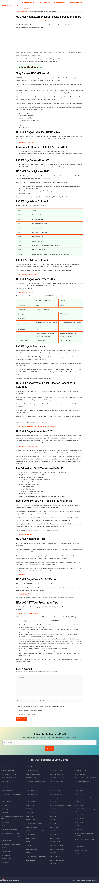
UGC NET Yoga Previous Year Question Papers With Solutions (37, 426)
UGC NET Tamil (78, 826)
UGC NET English (5, 862)
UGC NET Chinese (5, 822)
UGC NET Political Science (56, 845)
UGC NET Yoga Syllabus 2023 (28, 274)
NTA (40, 659)
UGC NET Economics (6, 851)
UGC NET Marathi (54, 801)
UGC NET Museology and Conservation (59, 809)
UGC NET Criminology (6, 840)
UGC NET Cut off (24, 594)
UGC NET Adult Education (7, 787)
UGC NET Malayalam (55, 790)
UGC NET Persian (54, 834)
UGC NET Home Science (31, 819)
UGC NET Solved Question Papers (58, 767)
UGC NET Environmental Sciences (34, 787)
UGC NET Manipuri (54, 798)
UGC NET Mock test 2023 (56, 770)
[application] (35, 2)
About (78, 880)
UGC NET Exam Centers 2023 (57, 777)
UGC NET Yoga (78, 854)
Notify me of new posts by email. (27, 714)
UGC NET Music (54, 812)
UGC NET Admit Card (75, 2)
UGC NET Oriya (53, 819)
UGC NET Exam (24, 11)
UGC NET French (29, 798)
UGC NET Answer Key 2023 (56, 781)
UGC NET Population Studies (57, 849)
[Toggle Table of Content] (40, 66)
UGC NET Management (55, 794)
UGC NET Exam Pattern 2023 (32, 770)
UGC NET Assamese (5, 805)
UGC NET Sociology (79, 818)
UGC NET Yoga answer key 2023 (28, 447)
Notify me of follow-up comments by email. (30, 710)
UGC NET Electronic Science (7, 858)
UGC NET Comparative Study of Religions (10, 833)
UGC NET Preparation (59, 2)
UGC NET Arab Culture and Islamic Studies (11, 794)
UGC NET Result (25, 8)
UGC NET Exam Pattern (26, 292)
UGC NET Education (5, 855)
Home (18, 11)
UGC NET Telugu (79, 829)
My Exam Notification (10, 5)
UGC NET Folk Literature (31, 790)
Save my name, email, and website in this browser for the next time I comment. (41, 706)
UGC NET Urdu (78, 843)
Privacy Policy (95, 880)
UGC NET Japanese (30, 834)
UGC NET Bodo (4, 812)
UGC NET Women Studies (81, 850)
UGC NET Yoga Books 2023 (27, 534)
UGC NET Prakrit (54, 852)
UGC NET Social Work (80, 815)
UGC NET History (30, 816)
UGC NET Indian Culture (31, 827)
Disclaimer (88, 880)
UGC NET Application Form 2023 (8, 777)
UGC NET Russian (79, 790)
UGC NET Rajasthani (80, 787)
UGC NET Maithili (54, 787)
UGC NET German (30, 805)
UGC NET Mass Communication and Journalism (61, 805)
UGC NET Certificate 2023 (81, 774)
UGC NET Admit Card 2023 (56, 774)
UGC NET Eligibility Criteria (27, 143)
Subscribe (49, 748)
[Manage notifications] (3, 879)
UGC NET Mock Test (25, 575)
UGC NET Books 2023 (31, 777)
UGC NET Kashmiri (30, 841)
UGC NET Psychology (55, 856)
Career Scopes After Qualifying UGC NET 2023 (86, 777)
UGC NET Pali (53, 823)
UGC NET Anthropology (6, 790)
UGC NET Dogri (4, 847)
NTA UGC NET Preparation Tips (28, 613)
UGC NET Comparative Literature (9, 829)
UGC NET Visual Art (79, 846)
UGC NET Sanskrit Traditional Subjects (84, 798)
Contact (83, 880)
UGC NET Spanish (79, 822)
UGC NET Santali (79, 801)
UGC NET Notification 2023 (7, 767)
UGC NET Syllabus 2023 (6, 781)
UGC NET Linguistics (30, 860)
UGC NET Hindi (29, 812)
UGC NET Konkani (30, 845)
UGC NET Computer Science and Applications (11, 837)
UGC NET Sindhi (79, 805)
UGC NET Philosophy (55, 838)
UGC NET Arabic (5, 798)
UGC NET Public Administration (57, 860)
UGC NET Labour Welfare (32, 849)
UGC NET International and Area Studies (35, 831)
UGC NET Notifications (27, 2)
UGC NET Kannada (30, 838)
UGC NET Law (29, 852)
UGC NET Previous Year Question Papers (35, 781)
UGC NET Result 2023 (80, 767)
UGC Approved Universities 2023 (82, 781)
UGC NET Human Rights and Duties (34, 823)
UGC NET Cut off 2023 (80, 770)
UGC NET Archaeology (6, 801)
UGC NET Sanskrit (79, 794)
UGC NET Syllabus (43, 2)
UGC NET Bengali (5, 809)
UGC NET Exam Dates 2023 (7, 770)
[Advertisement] (49, 41)
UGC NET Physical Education (57, 841)
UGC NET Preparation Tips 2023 (33, 774)
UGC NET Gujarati (30, 809)
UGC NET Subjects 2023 (31, 767)
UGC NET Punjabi (54, 863)
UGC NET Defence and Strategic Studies (10, 844)
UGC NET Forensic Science (32, 794)
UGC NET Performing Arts (56, 831)
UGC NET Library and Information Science (35, 856)
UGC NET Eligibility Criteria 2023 (8, 774)
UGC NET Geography (31, 801)
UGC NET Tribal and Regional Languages (84, 839)
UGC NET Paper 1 (54, 827)
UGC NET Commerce (6, 826)
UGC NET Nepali (54, 816)
